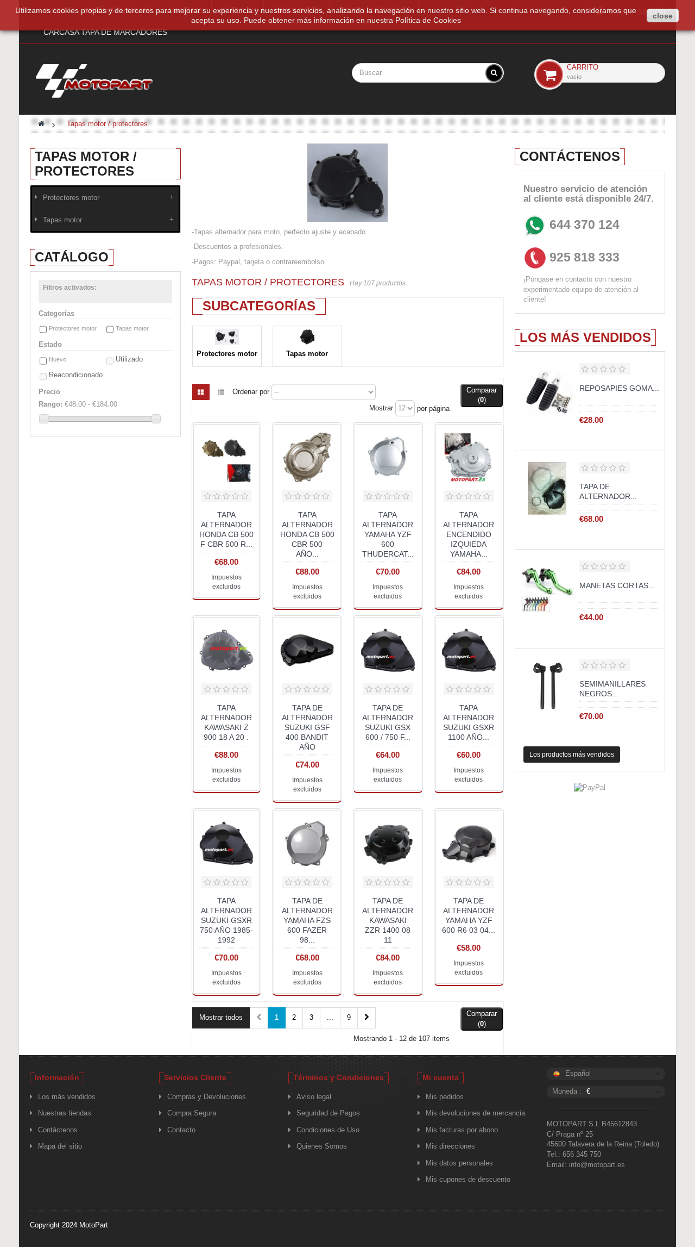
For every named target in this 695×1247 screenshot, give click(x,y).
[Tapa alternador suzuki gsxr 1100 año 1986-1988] (468, 650)
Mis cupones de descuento (468, 1179)
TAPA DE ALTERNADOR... (608, 491)
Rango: (50, 404)
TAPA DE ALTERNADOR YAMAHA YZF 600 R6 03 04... (468, 915)
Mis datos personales (459, 1163)
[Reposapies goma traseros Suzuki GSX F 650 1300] (547, 389)
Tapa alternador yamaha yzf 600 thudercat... (388, 534)
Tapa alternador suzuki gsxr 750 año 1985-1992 (226, 920)
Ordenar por (250, 392)
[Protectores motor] (226, 337)
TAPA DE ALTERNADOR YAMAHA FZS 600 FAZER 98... (307, 920)
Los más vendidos (585, 337)
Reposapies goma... (619, 388)
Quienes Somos (321, 1146)
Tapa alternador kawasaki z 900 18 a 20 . (226, 722)
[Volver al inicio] (41, 124)
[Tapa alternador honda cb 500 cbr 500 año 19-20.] (307, 457)
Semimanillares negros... (612, 688)
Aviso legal (313, 1097)
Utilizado (129, 359)
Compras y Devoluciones (206, 1097)
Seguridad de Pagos (328, 1113)
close (663, 15)
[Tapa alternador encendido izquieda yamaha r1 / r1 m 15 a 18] (468, 457)
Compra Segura (191, 1113)
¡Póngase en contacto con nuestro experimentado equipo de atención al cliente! (581, 289)
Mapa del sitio (60, 1146)
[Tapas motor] (307, 337)
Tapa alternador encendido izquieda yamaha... (468, 534)
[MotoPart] (105, 80)
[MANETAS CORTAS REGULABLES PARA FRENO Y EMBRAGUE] (547, 587)
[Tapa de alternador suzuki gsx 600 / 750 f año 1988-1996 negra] (388, 650)
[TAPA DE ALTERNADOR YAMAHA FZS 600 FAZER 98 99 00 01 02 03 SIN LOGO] (307, 843)
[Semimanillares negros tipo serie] (547, 686)
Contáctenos (58, 1130)
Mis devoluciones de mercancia (475, 1113)
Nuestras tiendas (64, 1113)
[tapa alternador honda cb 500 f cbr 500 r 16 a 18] (226, 457)
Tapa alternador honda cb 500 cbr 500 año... (307, 534)
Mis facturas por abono (462, 1130)
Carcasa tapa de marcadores (105, 32)
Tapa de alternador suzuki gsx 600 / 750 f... (387, 722)
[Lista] (221, 392)
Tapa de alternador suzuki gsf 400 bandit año (307, 727)
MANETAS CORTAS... (617, 585)
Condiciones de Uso (327, 1130)
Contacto (181, 1130)
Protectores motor (71, 198)
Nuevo (57, 359)
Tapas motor (62, 220)
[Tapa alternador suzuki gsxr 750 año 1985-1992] (226, 843)
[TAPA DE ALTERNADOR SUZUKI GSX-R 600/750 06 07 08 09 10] (547, 488)
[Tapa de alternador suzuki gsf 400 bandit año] (307, 650)
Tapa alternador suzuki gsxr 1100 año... (468, 722)
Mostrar (381, 408)
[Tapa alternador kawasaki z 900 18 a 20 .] (226, 650)
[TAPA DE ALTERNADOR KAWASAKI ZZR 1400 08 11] (388, 843)
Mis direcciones (450, 1146)
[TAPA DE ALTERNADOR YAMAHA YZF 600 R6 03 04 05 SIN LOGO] (468, 843)
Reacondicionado (76, 375)
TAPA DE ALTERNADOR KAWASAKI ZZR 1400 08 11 (387, 920)
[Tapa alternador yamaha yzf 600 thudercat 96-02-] (388, 457)
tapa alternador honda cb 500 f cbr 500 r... (226, 529)
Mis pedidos (445, 1097)
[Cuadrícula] (201, 392)
